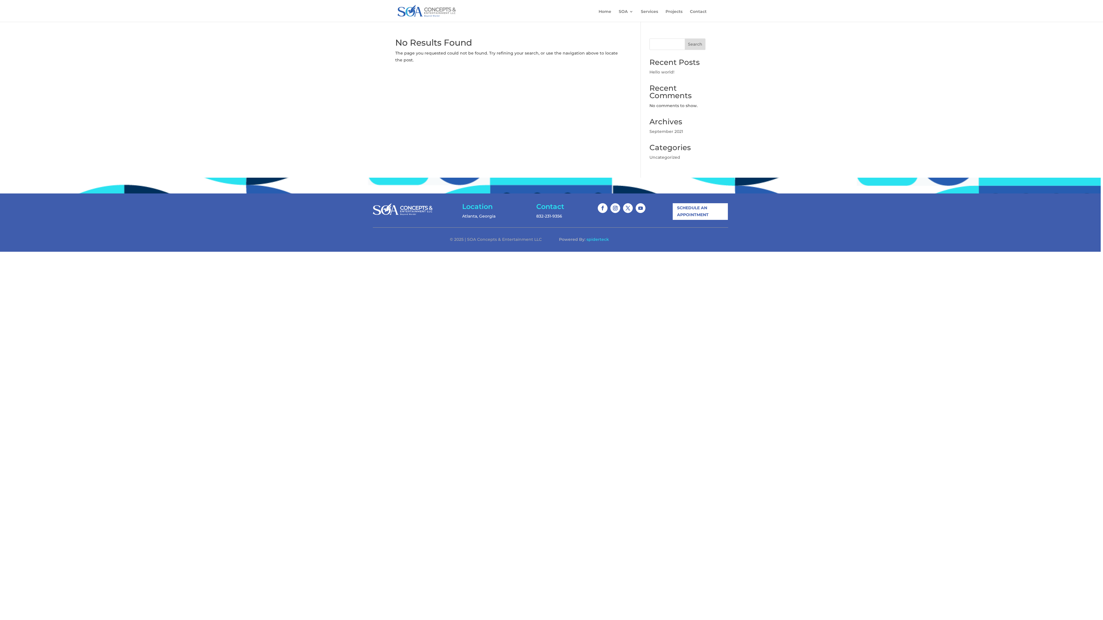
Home (605, 11)
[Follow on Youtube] (640, 208)
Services (649, 11)
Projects (674, 11)
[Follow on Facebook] (603, 208)
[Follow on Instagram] (615, 208)
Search (695, 44)
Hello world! (661, 72)
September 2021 (666, 131)
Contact (698, 11)
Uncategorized (664, 157)
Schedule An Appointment (693, 211)
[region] (551, 310)
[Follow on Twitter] (628, 208)
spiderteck (598, 239)
